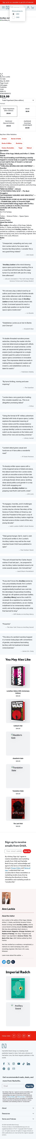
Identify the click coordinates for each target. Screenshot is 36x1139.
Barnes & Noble (16, 139)
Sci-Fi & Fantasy (6, 212)
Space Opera (24, 216)
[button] (18, 74)
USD (17, 14)
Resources (6, 1113)
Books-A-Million (7, 143)
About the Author (6, 222)
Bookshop (19, 143)
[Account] (28, 7)
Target (20, 148)
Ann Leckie (6, 76)
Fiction (2, 216)
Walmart (29, 148)
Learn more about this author (12, 955)
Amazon (4, 139)
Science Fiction (12, 216)
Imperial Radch (5, 220)
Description (4, 150)
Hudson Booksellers (8, 148)
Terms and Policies (9, 1119)
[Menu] (3, 7)
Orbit (2, 89)
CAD (17, 17)
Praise (2, 238)
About (4, 1108)
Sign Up (27, 851)
